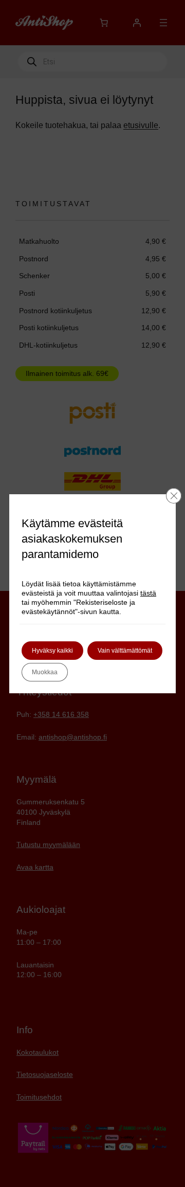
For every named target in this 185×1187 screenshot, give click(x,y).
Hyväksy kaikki (52, 650)
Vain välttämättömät (125, 650)
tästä (148, 593)
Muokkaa (45, 672)
